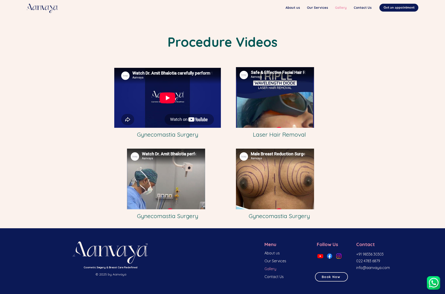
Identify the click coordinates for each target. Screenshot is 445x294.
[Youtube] (320, 256)
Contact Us (274, 276)
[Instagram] (338, 256)
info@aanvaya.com (373, 267)
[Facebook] (329, 256)
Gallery (270, 268)
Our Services (275, 261)
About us (272, 253)
